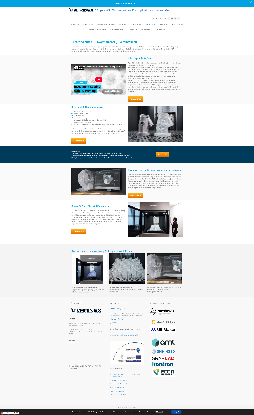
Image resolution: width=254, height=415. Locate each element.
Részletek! (159, 412)
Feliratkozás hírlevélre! (116, 319)
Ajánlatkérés (145, 30)
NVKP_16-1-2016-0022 (117, 387)
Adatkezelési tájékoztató (127, 407)
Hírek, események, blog (117, 30)
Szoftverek (137, 24)
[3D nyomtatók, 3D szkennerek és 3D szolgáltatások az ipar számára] (82, 10)
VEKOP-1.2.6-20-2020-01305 (118, 395)
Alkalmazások (150, 24)
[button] (251, 2)
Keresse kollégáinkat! (118, 309)
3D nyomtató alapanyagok (106, 24)
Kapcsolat (133, 30)
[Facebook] (168, 18)
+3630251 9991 (162, 18)
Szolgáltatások (177, 24)
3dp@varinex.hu (126, 313)
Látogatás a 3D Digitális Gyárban (125, 3)
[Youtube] (172, 18)
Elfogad (176, 412)
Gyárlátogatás (160, 30)
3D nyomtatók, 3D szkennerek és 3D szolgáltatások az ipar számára (132, 10)
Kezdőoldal (75, 24)
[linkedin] (175, 18)
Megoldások (164, 24)
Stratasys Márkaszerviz (97, 30)
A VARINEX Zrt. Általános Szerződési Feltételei (124, 335)
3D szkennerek (124, 24)
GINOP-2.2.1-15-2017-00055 (118, 380)
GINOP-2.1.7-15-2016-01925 (118, 384)
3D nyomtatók (88, 24)
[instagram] (178, 18)
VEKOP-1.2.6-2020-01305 (117, 391)
